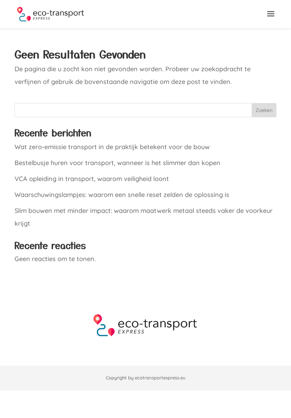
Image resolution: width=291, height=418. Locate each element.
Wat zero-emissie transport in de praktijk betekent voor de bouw (112, 147)
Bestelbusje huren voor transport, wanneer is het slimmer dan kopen (117, 163)
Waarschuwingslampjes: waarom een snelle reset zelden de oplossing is (122, 195)
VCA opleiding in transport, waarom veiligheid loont (92, 179)
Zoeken (264, 110)
